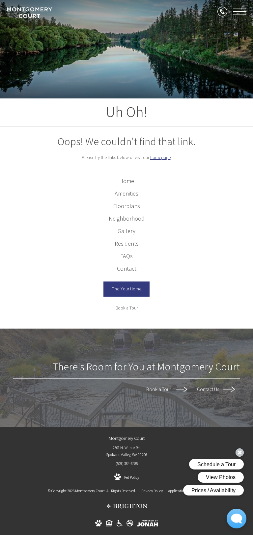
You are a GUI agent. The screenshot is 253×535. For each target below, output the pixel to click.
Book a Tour (159, 389)
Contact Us (208, 389)
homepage (160, 157)
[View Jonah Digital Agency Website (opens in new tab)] (147, 524)
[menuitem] (126, 181)
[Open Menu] (239, 11)
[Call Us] (222, 11)
